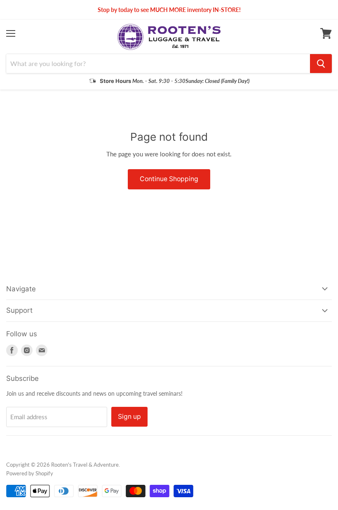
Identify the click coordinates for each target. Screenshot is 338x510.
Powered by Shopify (29, 473)
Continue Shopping (169, 179)
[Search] (321, 63)
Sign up (129, 416)
